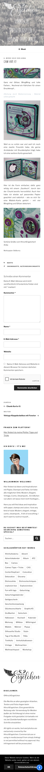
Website (7, 352)
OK (8, 767)
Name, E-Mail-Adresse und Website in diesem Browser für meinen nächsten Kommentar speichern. (21, 367)
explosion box (11, 586)
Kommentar (10, 293)
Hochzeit (21, 618)
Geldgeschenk (11, 599)
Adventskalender (12, 558)
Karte (10, 263)
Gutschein (22, 613)
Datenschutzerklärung (27, 767)
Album (26, 558)
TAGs (25, 636)
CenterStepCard (12, 572)
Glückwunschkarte (30, 266)
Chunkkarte (13, 266)
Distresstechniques (27, 581)
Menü (23, 49)
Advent (25, 554)
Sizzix (25, 631)
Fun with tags (10, 590)
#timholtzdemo (11, 554)
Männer (18, 627)
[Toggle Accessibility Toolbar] (39, 767)
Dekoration (10, 577)
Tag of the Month (12, 636)
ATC (33, 558)
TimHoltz (9, 640)
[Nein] (41, 763)
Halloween (9, 618)
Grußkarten (10, 613)
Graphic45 (28, 609)
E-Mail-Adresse (11, 339)
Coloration (27, 572)
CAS (29, 567)
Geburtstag (25, 590)
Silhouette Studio (12, 631)
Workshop (26, 650)
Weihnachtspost (12, 650)
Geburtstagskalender (14, 595)
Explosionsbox (26, 586)
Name (7, 327)
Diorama (21, 577)
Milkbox (19, 622)
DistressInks (10, 581)
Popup (27, 627)
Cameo (14, 563)
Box (6, 563)
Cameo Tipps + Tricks (14, 567)
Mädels (8, 627)
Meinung (9, 622)
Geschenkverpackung (14, 604)
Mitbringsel (31, 622)
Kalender (32, 618)
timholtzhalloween (24, 640)
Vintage (8, 645)
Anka (23, 58)
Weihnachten (21, 645)
